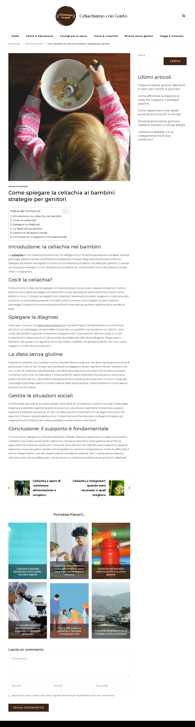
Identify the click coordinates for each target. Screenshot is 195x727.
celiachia (17, 255)
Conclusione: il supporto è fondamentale (40, 236)
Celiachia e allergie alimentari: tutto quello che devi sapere (28, 571)
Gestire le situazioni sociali (29, 232)
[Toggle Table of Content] (63, 211)
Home (15, 36)
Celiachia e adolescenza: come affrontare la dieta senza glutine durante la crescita (69, 570)
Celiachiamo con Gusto (103, 16)
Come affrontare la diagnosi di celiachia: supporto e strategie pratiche (27, 630)
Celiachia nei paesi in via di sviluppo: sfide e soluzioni (111, 632)
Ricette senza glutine (139, 36)
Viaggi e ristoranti (171, 36)
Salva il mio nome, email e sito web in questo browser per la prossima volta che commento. (63, 695)
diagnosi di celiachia (50, 325)
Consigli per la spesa (73, 36)
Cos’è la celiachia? (25, 220)
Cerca (141, 55)
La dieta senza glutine (27, 228)
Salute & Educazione (39, 36)
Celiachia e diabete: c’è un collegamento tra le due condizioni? (156, 135)
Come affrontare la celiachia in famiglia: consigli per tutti (69, 631)
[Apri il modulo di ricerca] (184, 15)
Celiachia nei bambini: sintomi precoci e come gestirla (111, 571)
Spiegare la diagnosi (26, 224)
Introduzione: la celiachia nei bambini (37, 216)
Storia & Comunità (106, 36)
